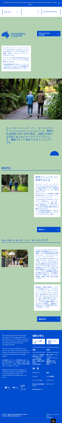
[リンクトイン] (38, 368)
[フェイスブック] (34, 368)
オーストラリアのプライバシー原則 (47, 214)
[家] (50, 11)
